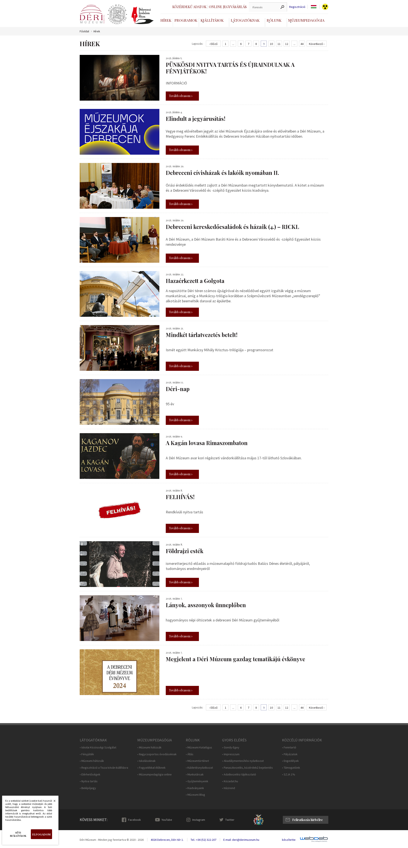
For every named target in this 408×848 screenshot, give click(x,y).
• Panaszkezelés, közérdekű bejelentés (247, 767)
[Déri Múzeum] (92, 14)
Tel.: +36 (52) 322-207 (203, 840)
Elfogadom (41, 834)
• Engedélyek (290, 761)
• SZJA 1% (288, 774)
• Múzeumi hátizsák (92, 761)
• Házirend (228, 788)
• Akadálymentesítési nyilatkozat (243, 761)
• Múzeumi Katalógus (199, 747)
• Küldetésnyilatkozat (199, 767)
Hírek (165, 20)
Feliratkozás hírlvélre (307, 820)
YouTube (167, 820)
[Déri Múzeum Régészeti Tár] (117, 14)
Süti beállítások (18, 834)
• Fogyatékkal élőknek (151, 767)
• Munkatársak (195, 774)
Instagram (198, 820)
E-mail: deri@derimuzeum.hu (241, 840)
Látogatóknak (245, 20)
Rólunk (274, 20)
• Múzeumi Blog (195, 795)
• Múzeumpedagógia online (154, 774)
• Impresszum (230, 754)
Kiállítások (212, 20)
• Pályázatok (290, 754)
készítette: (289, 840)
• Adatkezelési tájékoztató (239, 774)
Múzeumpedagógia (306, 20)
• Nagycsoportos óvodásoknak (157, 754)
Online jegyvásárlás (228, 7)
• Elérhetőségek (90, 774)
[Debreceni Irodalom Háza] (142, 15)
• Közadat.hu (230, 781)
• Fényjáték (87, 754)
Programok (185, 20)
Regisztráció (297, 7)
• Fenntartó (289, 747)
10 (271, 44)
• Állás (189, 754)
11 (279, 44)
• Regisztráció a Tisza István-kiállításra (104, 767)
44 (301, 44)
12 (286, 44)
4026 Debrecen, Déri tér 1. (167, 840)
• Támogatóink (291, 767)
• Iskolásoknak (146, 761)
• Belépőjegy (88, 788)
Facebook (134, 820)
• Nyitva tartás (89, 781)
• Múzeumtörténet (197, 761)
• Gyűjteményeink (197, 781)
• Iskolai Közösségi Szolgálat (98, 747)
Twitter (229, 820)
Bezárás (52, 802)
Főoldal (84, 31)
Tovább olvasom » (181, 96)
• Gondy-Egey (230, 747)
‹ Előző (213, 44)
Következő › (316, 44)
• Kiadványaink (195, 788)
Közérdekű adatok (189, 7)
